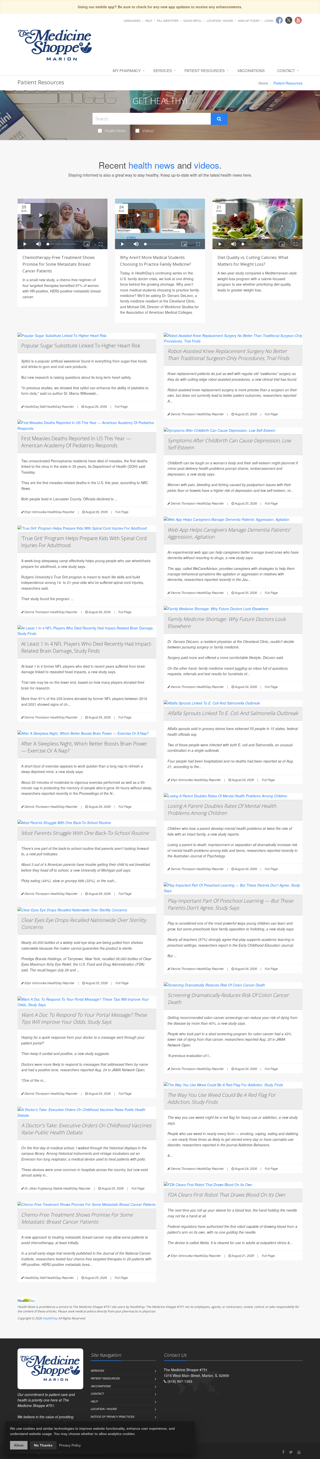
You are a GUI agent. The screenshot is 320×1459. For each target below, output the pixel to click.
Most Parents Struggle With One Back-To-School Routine (85, 833)
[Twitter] (291, 1452)
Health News (115, 130)
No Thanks (43, 1445)
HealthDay (50, 1318)
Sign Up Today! (249, 21)
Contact (286, 70)
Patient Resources (204, 70)
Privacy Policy (70, 1445)
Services (162, 70)
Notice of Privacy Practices (112, 1416)
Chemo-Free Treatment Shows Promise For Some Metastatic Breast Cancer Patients (77, 1218)
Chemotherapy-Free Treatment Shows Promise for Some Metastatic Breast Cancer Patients (58, 264)
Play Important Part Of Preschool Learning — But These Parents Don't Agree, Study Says (230, 904)
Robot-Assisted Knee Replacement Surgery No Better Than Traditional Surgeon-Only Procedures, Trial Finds (228, 354)
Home (263, 83)
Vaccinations (251, 70)
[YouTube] (299, 1452)
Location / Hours (220, 21)
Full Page (121, 406)
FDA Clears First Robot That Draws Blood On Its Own (226, 1194)
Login (268, 21)
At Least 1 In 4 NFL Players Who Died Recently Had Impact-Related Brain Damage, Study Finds (86, 647)
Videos (148, 130)
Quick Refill (192, 21)
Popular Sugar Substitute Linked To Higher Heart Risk (80, 345)
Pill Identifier (167, 21)
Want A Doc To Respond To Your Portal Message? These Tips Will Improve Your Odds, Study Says (84, 1018)
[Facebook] (283, 1452)
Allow (19, 1445)
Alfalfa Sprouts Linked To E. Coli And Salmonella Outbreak (233, 713)
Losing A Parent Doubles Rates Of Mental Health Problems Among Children (222, 809)
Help (148, 21)
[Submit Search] (219, 119)
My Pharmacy (127, 70)
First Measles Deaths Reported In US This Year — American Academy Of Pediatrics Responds (76, 442)
